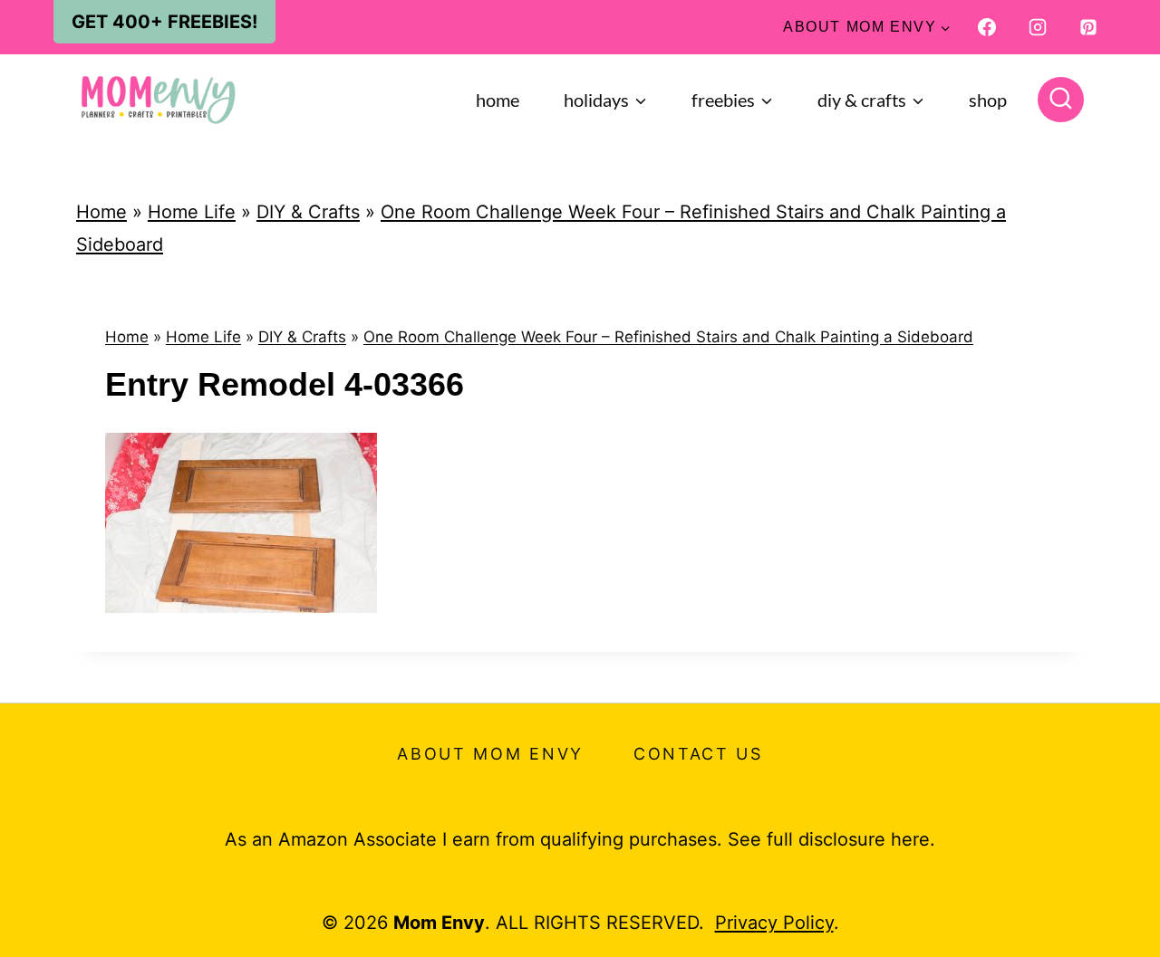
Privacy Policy (774, 922)
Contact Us (698, 753)
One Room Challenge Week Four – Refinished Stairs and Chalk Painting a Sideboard (668, 337)
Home (497, 99)
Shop (988, 99)
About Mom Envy (490, 753)
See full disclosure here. (831, 839)
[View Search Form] (1061, 100)
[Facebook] (987, 27)
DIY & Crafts (308, 212)
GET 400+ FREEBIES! (164, 22)
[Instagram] (1038, 27)
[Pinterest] (1088, 27)
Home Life (192, 212)
